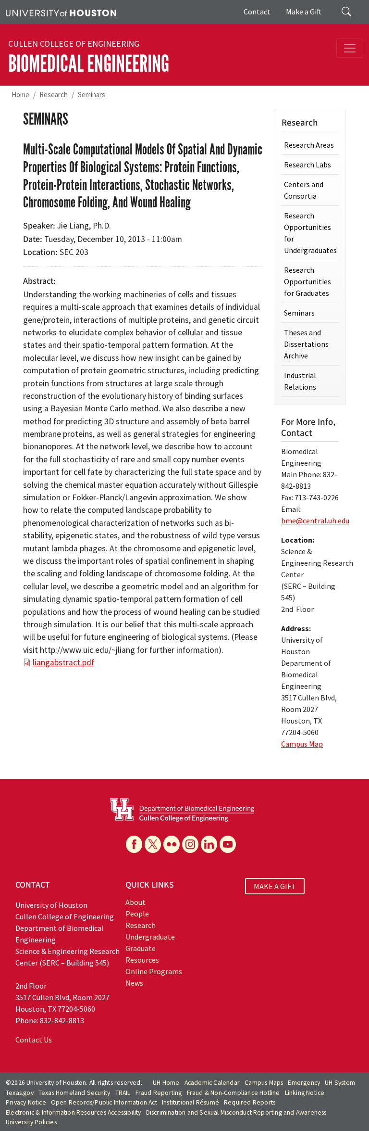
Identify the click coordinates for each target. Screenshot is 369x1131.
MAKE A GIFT (275, 886)
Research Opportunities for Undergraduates (310, 233)
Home (20, 94)
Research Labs (307, 164)
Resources (142, 960)
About (135, 902)
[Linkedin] (209, 844)
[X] (153, 844)
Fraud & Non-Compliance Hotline (233, 1093)
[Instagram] (190, 844)
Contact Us (33, 1039)
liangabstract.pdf (63, 662)
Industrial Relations (300, 381)
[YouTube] (228, 844)
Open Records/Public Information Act (104, 1102)
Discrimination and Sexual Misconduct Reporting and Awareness (236, 1112)
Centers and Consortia (303, 190)
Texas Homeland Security (74, 1093)
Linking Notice (305, 1093)
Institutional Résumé (190, 1102)
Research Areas (309, 145)
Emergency (304, 1083)
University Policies (31, 1122)
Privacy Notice (26, 1102)
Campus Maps (264, 1083)
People (137, 913)
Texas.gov (20, 1093)
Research (53, 94)
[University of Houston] (61, 12)
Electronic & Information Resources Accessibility (73, 1112)
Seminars (91, 94)
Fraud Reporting (158, 1093)
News (134, 983)
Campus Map (302, 744)
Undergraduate (150, 936)
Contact (257, 11)
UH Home (166, 1083)
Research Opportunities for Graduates (307, 281)
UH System (340, 1083)
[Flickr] (171, 844)
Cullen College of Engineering (73, 43)
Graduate (140, 948)
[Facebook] (134, 844)
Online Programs (153, 971)
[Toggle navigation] (349, 48)
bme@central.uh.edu (315, 520)
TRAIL (123, 1093)
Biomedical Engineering (88, 64)
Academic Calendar (212, 1083)
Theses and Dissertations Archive (306, 344)
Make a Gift (304, 11)
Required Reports (249, 1102)
